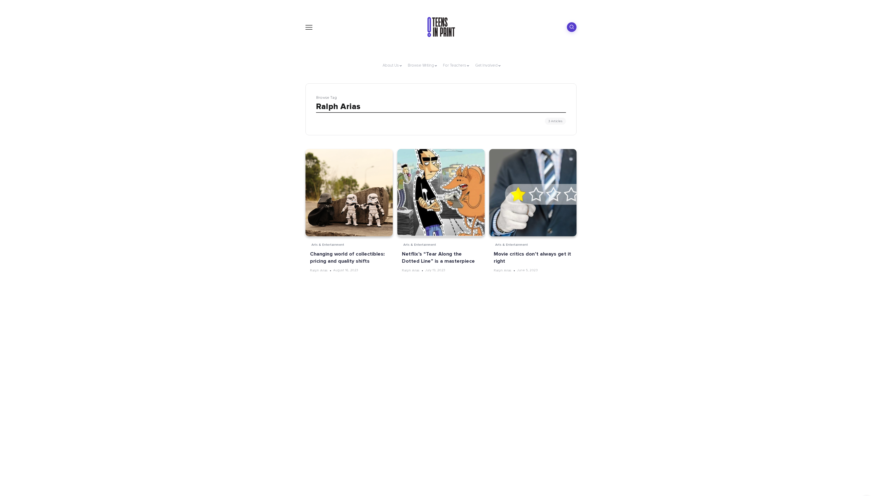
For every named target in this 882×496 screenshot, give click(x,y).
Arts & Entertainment (327, 245)
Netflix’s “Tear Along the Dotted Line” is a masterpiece (438, 257)
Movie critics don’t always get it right (532, 257)
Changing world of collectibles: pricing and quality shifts (347, 257)
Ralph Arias (319, 270)
